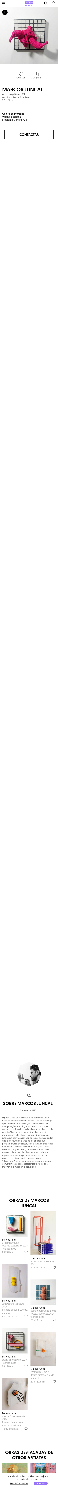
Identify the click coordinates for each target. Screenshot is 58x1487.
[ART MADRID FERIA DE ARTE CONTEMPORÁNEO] (29, 3)
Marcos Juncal (22, 89)
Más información (19, 1483)
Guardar (21, 77)
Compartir (36, 77)
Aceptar (41, 1483)
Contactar (29, 134)
